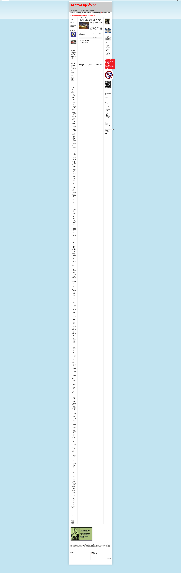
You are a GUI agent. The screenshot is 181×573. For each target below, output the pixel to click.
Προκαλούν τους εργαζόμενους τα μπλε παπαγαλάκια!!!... (74, 460)
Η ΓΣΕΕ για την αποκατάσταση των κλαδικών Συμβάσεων (74, 491)
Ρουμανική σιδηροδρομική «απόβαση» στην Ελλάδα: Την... (74, 114)
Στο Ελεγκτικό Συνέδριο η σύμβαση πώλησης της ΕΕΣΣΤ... (74, 319)
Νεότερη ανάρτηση (81, 64)
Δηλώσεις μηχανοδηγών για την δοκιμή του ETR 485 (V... (74, 394)
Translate (108, 131)
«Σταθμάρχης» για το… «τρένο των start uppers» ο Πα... (74, 449)
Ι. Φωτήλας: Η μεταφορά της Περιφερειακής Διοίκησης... (74, 309)
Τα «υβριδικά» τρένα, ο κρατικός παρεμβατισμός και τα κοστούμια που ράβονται (73, 57)
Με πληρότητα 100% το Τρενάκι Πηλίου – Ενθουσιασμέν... (74, 287)
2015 (72, 519)
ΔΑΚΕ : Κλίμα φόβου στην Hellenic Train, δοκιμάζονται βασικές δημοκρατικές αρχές (73, 64)
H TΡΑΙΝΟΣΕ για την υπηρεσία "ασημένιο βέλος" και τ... (74, 356)
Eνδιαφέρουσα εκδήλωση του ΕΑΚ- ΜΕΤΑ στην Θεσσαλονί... (74, 456)
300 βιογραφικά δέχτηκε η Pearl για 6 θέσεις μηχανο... (74, 323)
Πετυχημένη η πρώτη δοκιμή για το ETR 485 (74, 441)
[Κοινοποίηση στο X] (94, 37)
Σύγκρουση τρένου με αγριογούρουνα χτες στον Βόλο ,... (74, 103)
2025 (72, 78)
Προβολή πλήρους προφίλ (94, 554)
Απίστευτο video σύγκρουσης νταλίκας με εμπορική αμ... (74, 331)
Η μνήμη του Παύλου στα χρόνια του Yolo (74, 306)
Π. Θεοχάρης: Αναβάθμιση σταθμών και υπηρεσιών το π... (74, 154)
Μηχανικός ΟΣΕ (108, 112)
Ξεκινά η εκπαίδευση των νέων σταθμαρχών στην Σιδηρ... (74, 192)
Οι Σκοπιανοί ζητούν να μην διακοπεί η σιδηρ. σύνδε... (74, 179)
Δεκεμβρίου (73, 87)
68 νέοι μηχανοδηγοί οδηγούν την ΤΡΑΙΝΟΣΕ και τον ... (74, 484)
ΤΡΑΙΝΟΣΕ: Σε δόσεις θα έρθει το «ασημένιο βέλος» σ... (73, 488)
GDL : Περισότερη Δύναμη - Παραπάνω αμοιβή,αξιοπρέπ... (74, 188)
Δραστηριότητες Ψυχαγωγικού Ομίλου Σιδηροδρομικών (74, 107)
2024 (72, 79)
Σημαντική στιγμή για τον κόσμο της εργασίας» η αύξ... (74, 214)
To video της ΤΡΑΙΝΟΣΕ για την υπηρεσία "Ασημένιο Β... (74, 417)
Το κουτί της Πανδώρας (107, 117)
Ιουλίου (73, 507)
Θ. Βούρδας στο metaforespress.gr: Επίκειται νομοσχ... (74, 327)
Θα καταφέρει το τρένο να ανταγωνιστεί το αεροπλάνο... (74, 279)
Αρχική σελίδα (90, 64)
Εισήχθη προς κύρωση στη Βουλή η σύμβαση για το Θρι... (74, 347)
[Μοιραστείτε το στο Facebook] (95, 37)
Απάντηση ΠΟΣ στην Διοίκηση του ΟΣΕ (74, 170)
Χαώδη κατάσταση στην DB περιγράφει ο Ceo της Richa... (74, 380)
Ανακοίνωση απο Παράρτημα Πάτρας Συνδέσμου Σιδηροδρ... (74, 340)
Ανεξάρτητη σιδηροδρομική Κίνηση (107, 111)
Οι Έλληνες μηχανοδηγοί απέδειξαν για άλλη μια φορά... (74, 427)
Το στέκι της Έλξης (94, 553)
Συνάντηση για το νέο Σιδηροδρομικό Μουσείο (74, 117)
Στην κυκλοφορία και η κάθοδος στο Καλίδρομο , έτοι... (74, 465)
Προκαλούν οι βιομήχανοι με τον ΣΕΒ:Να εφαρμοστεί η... (74, 413)
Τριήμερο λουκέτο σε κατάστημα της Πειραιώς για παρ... (74, 258)
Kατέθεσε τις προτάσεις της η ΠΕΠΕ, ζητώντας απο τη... (74, 254)
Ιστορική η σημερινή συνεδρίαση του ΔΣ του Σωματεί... (74, 121)
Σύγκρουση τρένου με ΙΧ (74, 123)
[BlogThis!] (93, 37)
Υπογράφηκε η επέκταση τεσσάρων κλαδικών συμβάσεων (74, 476)
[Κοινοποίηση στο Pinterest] (96, 37)
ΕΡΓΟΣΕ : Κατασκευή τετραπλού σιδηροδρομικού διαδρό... (74, 172)
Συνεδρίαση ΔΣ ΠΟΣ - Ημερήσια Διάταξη (74, 232)
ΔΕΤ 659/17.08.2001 (108, 50)
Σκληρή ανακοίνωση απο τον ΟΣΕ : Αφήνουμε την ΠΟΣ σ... (74, 218)
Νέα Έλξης (107, 115)
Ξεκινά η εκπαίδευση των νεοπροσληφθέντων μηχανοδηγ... (74, 364)
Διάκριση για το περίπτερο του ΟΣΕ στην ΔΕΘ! (74, 302)
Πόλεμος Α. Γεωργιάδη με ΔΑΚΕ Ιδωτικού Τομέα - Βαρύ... (74, 295)
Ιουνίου (73, 508)
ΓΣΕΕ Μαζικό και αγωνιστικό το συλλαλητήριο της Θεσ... (74, 424)
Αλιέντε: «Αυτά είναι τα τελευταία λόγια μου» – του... (74, 353)
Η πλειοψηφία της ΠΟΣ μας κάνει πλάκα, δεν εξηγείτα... (74, 162)
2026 (72, 77)
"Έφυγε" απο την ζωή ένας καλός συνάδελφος (74, 421)
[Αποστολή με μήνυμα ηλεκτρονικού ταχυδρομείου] (92, 37)
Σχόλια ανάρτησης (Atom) (85, 65)
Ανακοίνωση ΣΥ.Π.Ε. (73, 350)
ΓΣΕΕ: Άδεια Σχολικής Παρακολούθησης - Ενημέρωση (74, 402)
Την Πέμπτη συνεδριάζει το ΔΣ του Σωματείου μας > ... (74, 183)
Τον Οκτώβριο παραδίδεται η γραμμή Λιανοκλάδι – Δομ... (74, 472)
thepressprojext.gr (108, 116)
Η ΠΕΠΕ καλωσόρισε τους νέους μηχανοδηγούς (74, 387)
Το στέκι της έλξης (83, 5)
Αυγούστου (73, 506)
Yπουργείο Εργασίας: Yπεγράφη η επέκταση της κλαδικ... (74, 243)
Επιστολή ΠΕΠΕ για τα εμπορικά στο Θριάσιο (74, 203)
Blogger (93, 562)
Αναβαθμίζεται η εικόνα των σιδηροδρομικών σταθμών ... (74, 312)
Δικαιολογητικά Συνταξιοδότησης (108, 49)
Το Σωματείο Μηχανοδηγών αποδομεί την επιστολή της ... (74, 199)
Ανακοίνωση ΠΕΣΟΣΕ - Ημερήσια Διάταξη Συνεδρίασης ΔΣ (74, 398)
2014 (72, 520)
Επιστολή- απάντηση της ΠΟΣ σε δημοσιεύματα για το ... (74, 225)
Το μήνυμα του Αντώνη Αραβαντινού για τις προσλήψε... (74, 368)
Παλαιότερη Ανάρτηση (99, 64)
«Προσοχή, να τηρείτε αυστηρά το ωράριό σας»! (74, 384)
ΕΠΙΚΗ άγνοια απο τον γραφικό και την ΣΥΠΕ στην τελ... (74, 480)
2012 (72, 522)
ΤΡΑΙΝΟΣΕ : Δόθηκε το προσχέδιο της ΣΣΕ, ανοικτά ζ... (73, 468)
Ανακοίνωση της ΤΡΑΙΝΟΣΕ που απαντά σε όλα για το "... (74, 221)
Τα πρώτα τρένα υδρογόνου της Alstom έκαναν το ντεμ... (74, 239)
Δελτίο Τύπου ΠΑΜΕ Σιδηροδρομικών (74, 176)
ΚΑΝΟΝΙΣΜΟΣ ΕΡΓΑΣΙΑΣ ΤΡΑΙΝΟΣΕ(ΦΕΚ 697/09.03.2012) (108, 46)
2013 (72, 521)
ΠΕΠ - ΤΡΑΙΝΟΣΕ (108, 109)
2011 (72, 523)
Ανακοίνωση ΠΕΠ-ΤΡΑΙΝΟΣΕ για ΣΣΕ (73, 110)
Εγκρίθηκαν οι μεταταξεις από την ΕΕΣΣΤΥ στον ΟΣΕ (74, 139)
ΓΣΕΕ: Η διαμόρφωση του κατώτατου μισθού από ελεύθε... (74, 158)
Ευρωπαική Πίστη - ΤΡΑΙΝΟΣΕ (108, 54)
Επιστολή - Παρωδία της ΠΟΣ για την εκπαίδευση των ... (74, 229)
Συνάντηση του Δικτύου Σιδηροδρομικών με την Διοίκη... (74, 136)
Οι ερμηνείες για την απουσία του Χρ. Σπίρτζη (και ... (74, 372)
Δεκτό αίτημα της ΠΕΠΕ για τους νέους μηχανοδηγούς (74, 445)
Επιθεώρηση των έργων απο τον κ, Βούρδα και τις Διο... (74, 435)
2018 (72, 86)
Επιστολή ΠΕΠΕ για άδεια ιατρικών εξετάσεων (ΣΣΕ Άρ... (74, 251)
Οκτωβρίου (73, 90)
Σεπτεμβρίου (73, 92)
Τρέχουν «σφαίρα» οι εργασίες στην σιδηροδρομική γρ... (74, 376)
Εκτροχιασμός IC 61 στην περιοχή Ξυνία (73, 95)
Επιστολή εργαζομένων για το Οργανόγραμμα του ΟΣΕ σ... (74, 166)
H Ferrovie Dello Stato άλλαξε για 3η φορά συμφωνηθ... (74, 130)
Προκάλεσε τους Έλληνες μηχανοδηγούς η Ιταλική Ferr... (74, 126)
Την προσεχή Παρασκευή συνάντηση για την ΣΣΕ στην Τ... (74, 343)
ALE (106, 140)
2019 (72, 85)
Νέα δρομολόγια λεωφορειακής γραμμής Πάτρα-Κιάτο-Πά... (74, 495)
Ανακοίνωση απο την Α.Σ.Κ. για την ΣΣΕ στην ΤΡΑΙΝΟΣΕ (74, 266)
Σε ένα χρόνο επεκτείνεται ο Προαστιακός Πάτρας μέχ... (74, 236)
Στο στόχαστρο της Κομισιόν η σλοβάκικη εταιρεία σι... (74, 143)
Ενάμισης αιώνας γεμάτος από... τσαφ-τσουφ (74, 499)
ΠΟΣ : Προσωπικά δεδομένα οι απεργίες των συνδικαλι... (74, 146)
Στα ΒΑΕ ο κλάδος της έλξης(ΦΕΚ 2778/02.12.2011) (108, 53)
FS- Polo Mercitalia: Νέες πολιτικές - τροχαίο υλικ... (73, 99)
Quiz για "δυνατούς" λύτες (73, 60)
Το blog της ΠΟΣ (108, 108)
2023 (72, 80)
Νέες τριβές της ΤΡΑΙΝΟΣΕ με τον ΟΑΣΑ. (74, 133)
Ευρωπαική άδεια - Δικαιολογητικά (108, 44)
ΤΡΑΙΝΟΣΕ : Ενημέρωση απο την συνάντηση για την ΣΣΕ (74, 291)
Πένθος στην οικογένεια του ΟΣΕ (73, 48)
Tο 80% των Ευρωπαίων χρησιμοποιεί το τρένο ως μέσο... (74, 210)
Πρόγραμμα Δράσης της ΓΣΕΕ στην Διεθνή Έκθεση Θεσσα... (74, 503)
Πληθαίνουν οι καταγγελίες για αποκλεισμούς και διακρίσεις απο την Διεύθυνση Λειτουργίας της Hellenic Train (73, 52)
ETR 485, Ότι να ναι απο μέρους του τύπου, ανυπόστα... (74, 282)
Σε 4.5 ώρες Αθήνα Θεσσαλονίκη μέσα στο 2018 (74, 360)
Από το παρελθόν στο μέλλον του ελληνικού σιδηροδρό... (74, 406)
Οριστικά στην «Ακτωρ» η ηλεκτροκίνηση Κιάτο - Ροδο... (74, 195)
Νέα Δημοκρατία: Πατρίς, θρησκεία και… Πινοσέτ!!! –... (74, 409)
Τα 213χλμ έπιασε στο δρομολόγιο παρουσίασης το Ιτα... (74, 431)
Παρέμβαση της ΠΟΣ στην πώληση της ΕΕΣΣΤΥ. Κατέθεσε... (74, 247)
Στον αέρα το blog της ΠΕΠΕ (73, 391)
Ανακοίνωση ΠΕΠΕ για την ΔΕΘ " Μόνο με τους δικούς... (74, 453)
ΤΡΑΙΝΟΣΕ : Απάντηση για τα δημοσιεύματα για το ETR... (74, 263)
